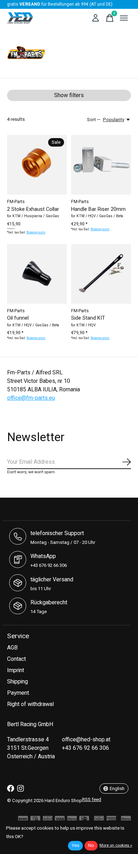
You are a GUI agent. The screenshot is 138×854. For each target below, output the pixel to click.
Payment (18, 693)
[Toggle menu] (124, 18)
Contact (16, 659)
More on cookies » (115, 845)
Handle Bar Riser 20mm (98, 209)
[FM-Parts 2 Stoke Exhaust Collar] (37, 165)
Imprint (15, 670)
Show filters (69, 95)
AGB (12, 648)
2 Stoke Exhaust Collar (33, 209)
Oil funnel (18, 318)
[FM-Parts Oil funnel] (37, 274)
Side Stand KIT (88, 318)
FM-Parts (16, 201)
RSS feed (91, 799)
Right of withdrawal (30, 704)
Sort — (93, 119)
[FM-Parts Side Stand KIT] (101, 274)
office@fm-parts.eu (31, 398)
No (91, 845)
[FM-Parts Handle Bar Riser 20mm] (101, 165)
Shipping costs (36, 232)
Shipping (17, 681)
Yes (75, 845)
